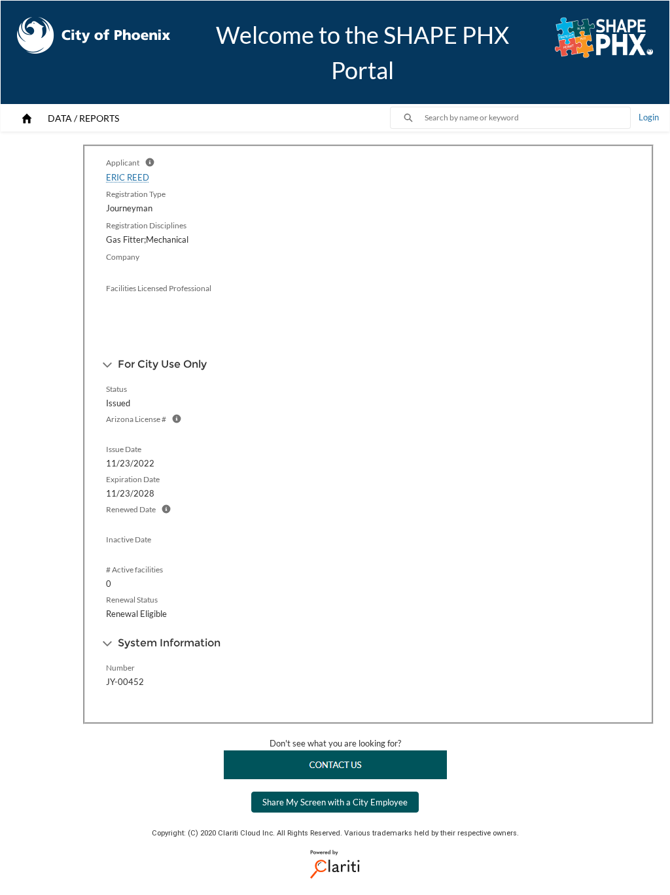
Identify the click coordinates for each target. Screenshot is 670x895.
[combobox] (527, 117)
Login (649, 117)
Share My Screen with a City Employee (335, 802)
